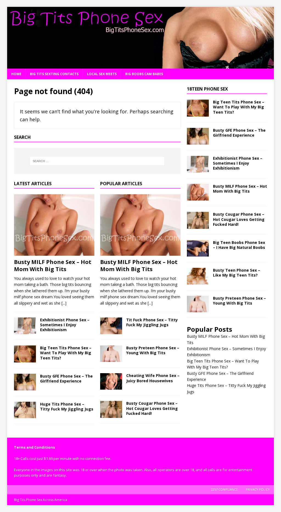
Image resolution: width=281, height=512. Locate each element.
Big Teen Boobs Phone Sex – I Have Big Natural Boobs (239, 245)
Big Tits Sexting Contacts (54, 74)
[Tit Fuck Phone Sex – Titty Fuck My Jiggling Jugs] (111, 325)
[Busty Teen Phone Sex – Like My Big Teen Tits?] (198, 276)
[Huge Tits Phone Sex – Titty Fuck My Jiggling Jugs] (25, 410)
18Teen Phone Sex (207, 89)
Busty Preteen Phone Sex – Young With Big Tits (152, 350)
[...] (63, 303)
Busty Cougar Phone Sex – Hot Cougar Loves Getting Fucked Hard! (152, 408)
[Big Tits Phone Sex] (140, 65)
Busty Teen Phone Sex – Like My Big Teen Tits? (236, 273)
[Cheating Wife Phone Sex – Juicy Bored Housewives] (111, 381)
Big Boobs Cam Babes (144, 74)
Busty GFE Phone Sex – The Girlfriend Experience (66, 378)
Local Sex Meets (102, 74)
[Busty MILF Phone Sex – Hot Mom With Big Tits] (54, 225)
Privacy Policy (258, 489)
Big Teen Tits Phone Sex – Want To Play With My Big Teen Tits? (65, 352)
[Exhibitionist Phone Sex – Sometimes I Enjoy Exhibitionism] (25, 325)
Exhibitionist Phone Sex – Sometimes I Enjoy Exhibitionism (64, 324)
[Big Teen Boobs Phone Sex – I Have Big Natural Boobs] (198, 248)
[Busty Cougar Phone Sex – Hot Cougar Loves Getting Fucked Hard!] (111, 409)
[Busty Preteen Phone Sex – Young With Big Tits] (111, 353)
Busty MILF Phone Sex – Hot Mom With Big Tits (52, 265)
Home (16, 74)
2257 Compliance (224, 489)
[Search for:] (97, 161)
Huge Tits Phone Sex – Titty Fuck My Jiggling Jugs (66, 406)
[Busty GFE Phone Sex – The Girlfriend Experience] (25, 382)
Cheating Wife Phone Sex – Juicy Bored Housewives (152, 378)
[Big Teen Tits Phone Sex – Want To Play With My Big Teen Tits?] (25, 353)
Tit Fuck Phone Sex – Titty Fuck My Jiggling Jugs (152, 322)
